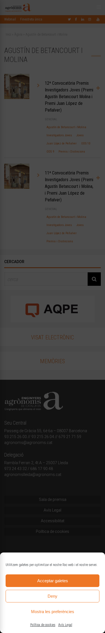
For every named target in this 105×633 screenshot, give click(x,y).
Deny (52, 596)
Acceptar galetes (52, 580)
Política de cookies (42, 625)
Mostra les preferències (52, 611)
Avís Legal (65, 625)
